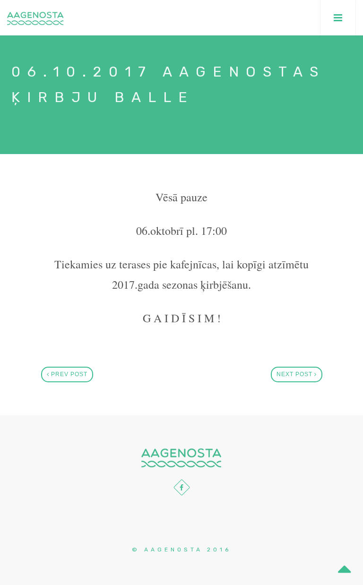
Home (23, 126)
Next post (295, 374)
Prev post (68, 374)
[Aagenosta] (35, 17)
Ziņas (59, 126)
